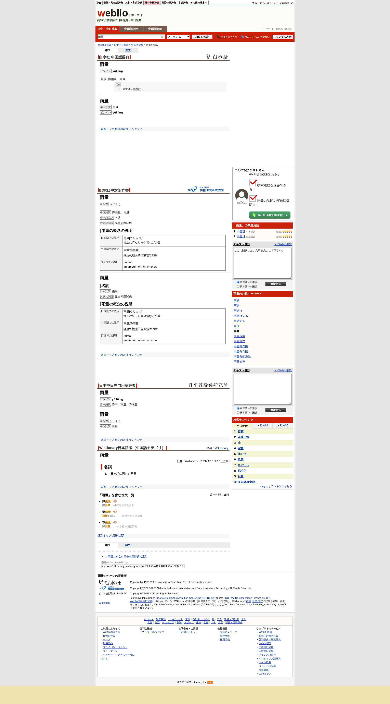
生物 (198, 622)
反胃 (241, 476)
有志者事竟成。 (248, 482)
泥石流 (242, 454)
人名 (213, 622)
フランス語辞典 (267, 654)
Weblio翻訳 (265, 643)
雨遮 (236, 300)
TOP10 (242, 425)
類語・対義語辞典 (113, 2)
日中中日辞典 (152, 2)
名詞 (117, 217)
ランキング (135, 129)
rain (143, 266)
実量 (241, 448)
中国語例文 (131, 29)
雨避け (238, 310)
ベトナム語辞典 (267, 666)
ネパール (243, 465)
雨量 (115, 107)
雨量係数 (239, 336)
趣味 (179, 622)
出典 (179, 461)
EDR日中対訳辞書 (114, 190)
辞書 (98, 2)
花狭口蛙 (243, 437)
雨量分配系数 (242, 356)
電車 (187, 619)
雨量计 (241, 236)
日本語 (115, 473)
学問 (243, 619)
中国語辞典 (137, 45)
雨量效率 (239, 361)
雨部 (236, 326)
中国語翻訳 (155, 29)
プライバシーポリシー (115, 647)
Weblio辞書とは (111, 632)
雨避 (236, 305)
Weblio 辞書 (104, 45)
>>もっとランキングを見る (276, 486)
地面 (135, 255)
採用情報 (225, 639)
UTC (223, 461)
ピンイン (105, 399)
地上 (126, 242)
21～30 (282, 425)
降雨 (115, 404)
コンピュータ (175, 619)
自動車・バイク (201, 619)
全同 (120, 222)
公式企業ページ (228, 632)
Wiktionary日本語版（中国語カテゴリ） (132, 448)
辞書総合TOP (287, 2)
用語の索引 (121, 129)
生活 (157, 622)
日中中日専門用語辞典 (117, 386)
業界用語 (161, 619)
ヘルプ (106, 639)
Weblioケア (265, 673)
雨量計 (137, 88)
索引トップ (107, 129)
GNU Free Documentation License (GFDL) (246, 598)
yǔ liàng (117, 399)
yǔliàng (118, 71)
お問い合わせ (188, 632)
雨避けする (241, 315)
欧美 (241, 459)
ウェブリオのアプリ (153, 632)
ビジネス (149, 619)
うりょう (115, 204)
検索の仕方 (109, 635)
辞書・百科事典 (234, 622)
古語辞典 (183, 2)
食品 (206, 622)
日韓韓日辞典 (168, 2)
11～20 (262, 425)
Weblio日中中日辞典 (141, 601)
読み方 (104, 421)
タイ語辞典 (265, 662)
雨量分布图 (241, 351)
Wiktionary (221, 448)
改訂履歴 (257, 601)
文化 (149, 622)
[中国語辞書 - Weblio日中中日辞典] (112, 15)
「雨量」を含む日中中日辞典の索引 (126, 556)
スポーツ (189, 622)
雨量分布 (239, 341)
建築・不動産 (231, 619)
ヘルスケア (168, 622)
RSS (210, 682)
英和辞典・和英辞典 (270, 639)
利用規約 (108, 643)
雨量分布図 (241, 346)
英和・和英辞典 (133, 2)
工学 (219, 619)
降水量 (133, 404)
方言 (220, 622)
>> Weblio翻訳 (283, 244)
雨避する (239, 321)
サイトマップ (110, 651)
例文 (128, 50)
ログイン (271, 2)
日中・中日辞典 (107, 29)
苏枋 (241, 431)
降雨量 (112, 79)
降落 (126, 255)
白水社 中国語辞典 (114, 57)
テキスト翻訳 (241, 244)
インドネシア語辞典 (270, 658)
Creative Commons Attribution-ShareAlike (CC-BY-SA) (185, 598)
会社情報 (225, 635)
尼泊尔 (242, 470)
